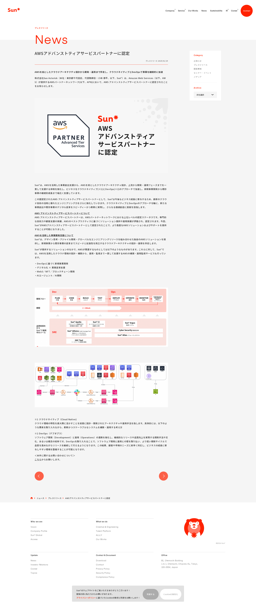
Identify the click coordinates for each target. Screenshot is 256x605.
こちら (38, 459)
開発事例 (198, 69)
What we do (102, 522)
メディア (198, 77)
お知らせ (198, 61)
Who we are (36, 522)
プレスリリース (200, 65)
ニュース (40, 498)
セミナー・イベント (202, 73)
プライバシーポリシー (86, 597)
